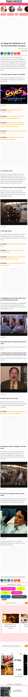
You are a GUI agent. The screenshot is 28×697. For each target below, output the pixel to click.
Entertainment (19, 4)
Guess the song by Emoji (19, 596)
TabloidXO (24, 50)
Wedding (3, 14)
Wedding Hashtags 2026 (8, 588)
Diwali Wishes (16, 592)
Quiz (12, 4)
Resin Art (5, 4)
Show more (4, 599)
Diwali (21, 588)
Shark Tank (10, 14)
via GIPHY (3, 105)
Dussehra (5, 596)
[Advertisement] (14, 29)
